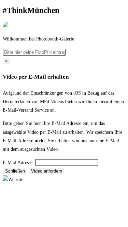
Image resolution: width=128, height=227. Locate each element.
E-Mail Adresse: (18, 162)
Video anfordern (46, 171)
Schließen (15, 171)
